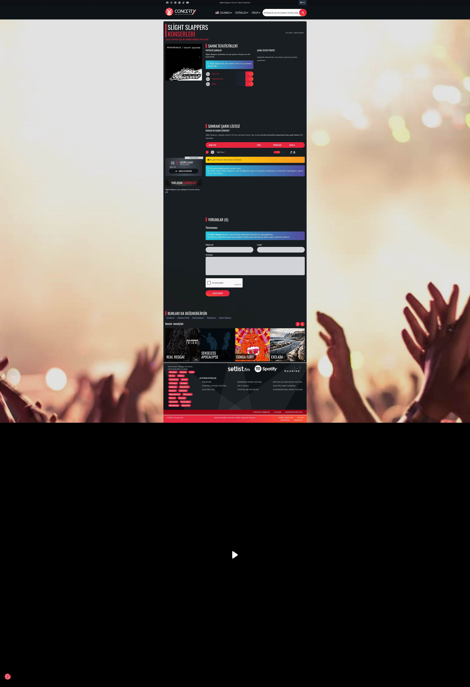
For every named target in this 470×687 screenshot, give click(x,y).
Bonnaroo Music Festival (249, 382)
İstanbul (173, 372)
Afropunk (206, 382)
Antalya (184, 383)
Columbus (224, 12)
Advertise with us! (293, 412)
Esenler (182, 398)
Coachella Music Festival (214, 386)
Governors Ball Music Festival (288, 390)
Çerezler (298, 420)
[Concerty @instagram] (171, 2)
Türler (255, 12)
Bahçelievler (175, 394)
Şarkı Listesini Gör (185, 171)
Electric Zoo (208, 390)
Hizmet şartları (285, 418)
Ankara (183, 372)
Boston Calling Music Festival (287, 382)
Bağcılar (173, 387)
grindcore (170, 318)
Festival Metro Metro (248, 390)
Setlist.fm (211, 173)
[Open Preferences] (8, 677)
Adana (181, 376)
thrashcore (211, 318)
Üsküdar (183, 391)
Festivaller (241, 12)
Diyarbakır (184, 387)
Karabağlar (185, 402)
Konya (184, 380)
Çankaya (173, 383)
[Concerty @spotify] (179, 2)
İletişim (277, 412)
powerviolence (198, 318)
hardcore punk (183, 318)
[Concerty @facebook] (167, 2)
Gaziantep (174, 380)
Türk (303, 2)
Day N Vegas (243, 386)
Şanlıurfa (186, 405)
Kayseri (173, 391)
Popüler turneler (261, 412)
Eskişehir (173, 402)
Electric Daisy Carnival (284, 386)
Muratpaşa (174, 405)
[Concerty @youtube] (187, 2)
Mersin (172, 398)
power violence (225, 318)
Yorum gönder (217, 293)
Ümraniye (187, 394)
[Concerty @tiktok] (183, 2)
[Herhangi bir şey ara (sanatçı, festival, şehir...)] (303, 12)
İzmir (192, 372)
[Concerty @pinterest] (175, 2)
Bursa (172, 376)
